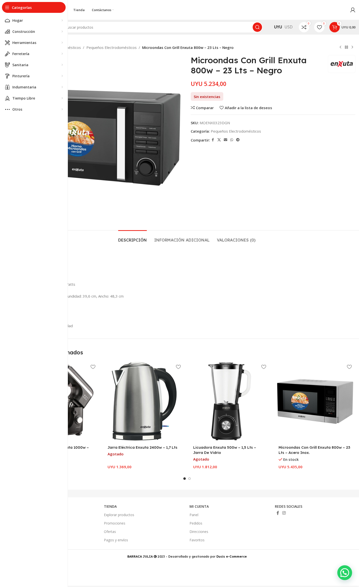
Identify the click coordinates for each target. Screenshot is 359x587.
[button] (344, 572)
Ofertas (110, 531)
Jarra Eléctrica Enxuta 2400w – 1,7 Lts (142, 447)
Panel (193, 514)
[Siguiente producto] (352, 47)
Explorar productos (119, 514)
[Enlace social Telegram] (238, 140)
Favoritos (197, 540)
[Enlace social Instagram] (284, 513)
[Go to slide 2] (189, 478)
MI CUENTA (199, 506)
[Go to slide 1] (184, 478)
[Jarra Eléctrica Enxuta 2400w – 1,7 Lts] (144, 401)
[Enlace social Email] (225, 140)
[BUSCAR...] (257, 27)
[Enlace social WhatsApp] (232, 140)
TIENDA (110, 506)
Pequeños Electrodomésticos (111, 47)
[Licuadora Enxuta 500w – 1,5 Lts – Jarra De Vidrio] (229, 401)
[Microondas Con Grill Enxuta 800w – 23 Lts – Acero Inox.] (315, 401)
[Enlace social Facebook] (213, 140)
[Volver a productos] (346, 47)
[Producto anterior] (340, 47)
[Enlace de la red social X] (219, 140)
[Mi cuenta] (353, 10)
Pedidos (195, 523)
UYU (278, 27)
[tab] (132, 237)
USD (288, 27)
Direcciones (198, 531)
